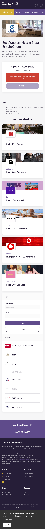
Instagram (8, 479)
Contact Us (27, 495)
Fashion (26, 12)
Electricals (35, 12)
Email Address (9, 303)
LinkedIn (7, 482)
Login (22, 323)
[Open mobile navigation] (41, 5)
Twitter (7, 476)
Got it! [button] (7, 525)
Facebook (8, 473)
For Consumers (28, 473)
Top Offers (18, 12)
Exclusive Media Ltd (14, 507)
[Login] (36, 5)
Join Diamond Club (7, 12)
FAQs (25, 492)
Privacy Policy (6, 492)
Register (22, 329)
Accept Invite (22, 431)
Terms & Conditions (8, 495)
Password (7, 312)
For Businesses (28, 476)
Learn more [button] (8, 519)
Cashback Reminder (24, 459)
